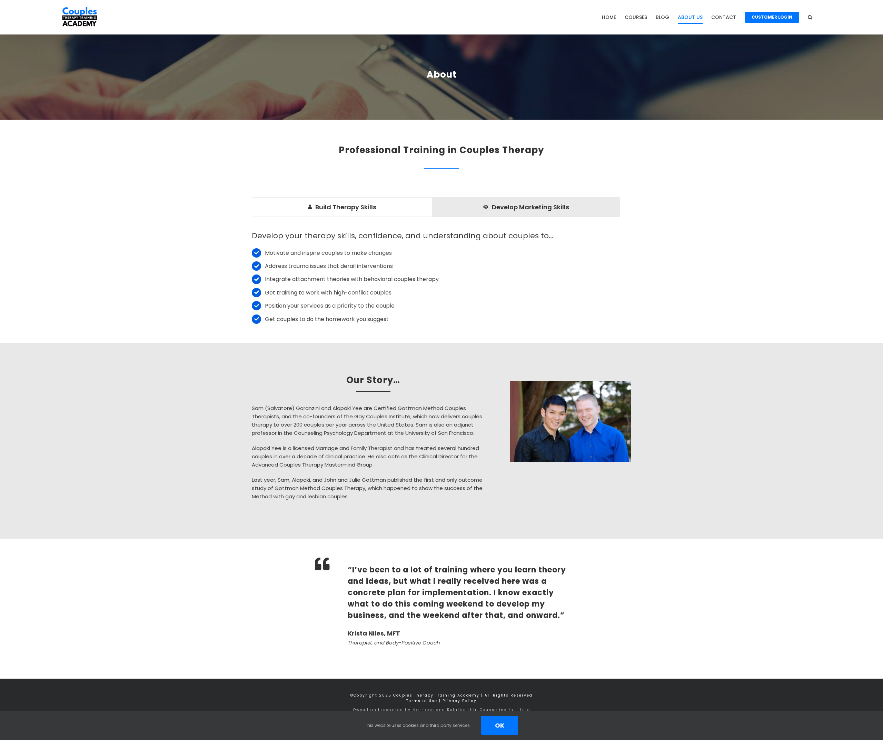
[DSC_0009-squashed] (570, 383)
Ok (499, 725)
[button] (810, 17)
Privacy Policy (460, 700)
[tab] (342, 207)
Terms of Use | (424, 700)
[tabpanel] (436, 278)
